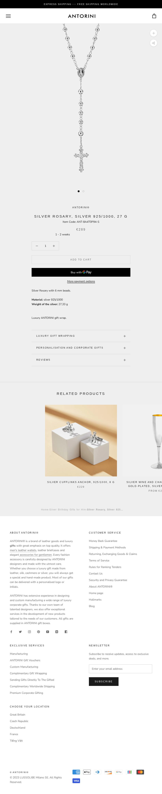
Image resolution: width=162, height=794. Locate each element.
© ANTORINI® (19, 772)
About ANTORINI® (100, 586)
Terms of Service (99, 560)
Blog (92, 606)
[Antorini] (81, 16)
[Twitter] (20, 631)
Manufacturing (19, 654)
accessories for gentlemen (35, 555)
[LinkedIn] (56, 631)
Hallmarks (95, 600)
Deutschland (17, 728)
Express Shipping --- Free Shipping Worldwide (81, 4)
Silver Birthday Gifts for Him (67, 509)
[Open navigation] (8, 16)
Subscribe (104, 681)
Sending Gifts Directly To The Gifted (32, 680)
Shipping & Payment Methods (107, 547)
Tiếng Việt (16, 741)
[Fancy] (65, 631)
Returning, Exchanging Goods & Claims (113, 554)
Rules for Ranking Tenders (105, 567)
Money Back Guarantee (103, 541)
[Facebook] (11, 631)
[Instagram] (29, 631)
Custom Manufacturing (24, 667)
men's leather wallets (23, 550)
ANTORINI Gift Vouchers (25, 660)
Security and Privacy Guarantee (108, 580)
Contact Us (96, 573)
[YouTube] (47, 631)
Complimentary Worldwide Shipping (32, 686)
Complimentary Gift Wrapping (28, 673)
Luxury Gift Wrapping (55, 336)
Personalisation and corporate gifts (69, 347)
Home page (96, 593)
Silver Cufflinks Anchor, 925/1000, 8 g (81, 482)
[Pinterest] (38, 631)
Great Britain (17, 715)
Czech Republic (19, 721)
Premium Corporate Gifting (26, 693)
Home (44, 509)
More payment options (81, 281)
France (14, 734)
